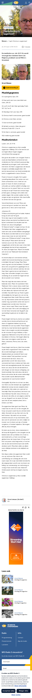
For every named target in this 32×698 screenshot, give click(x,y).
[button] (2, 2)
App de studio (22, 641)
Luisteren (5, 644)
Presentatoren (6, 641)
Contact (20, 637)
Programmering (7, 637)
